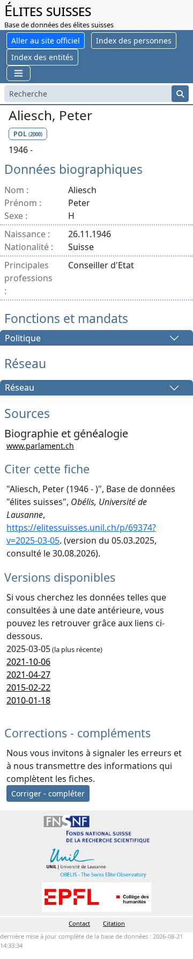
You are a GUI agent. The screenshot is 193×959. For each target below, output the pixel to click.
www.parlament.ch (40, 446)
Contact (79, 923)
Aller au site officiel (45, 40)
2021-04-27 (28, 674)
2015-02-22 (28, 687)
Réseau (19, 388)
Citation (114, 923)
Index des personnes (134, 40)
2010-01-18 (28, 700)
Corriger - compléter (48, 793)
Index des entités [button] (42, 57)
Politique (23, 338)
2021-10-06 (28, 662)
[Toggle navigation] (18, 73)
